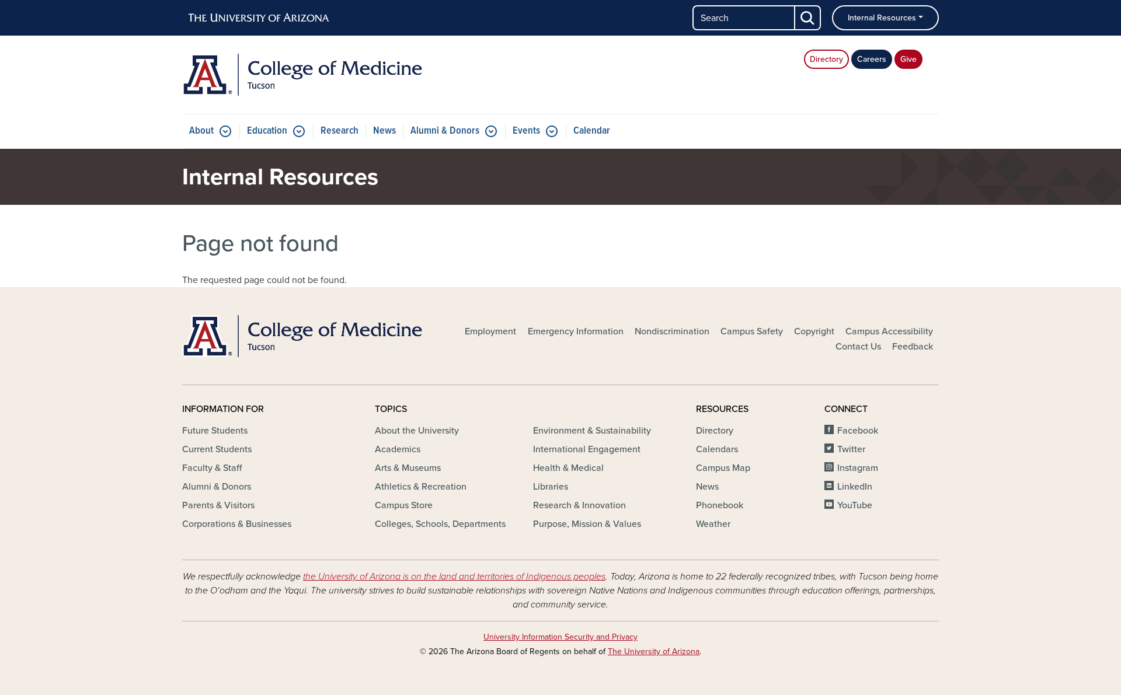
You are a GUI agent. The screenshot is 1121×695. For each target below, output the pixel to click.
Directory (826, 59)
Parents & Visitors (218, 505)
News (384, 131)
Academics (397, 449)
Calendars (717, 449)
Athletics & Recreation (420, 487)
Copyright (814, 331)
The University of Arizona (653, 651)
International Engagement (586, 449)
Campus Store (404, 505)
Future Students (215, 430)
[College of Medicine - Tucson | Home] (303, 75)
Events (526, 131)
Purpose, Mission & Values (587, 524)
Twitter (851, 449)
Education (267, 131)
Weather (713, 524)
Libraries (550, 487)
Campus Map (723, 468)
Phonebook (719, 505)
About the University (417, 430)
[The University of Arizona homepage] (259, 18)
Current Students (217, 449)
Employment (490, 331)
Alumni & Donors (444, 131)
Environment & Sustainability (592, 430)
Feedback (912, 346)
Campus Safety (751, 331)
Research (339, 131)
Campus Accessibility (889, 331)
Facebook (857, 430)
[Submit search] (808, 17)
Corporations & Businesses (236, 524)
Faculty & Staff (212, 468)
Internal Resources (882, 18)
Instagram (857, 468)
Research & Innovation (579, 505)
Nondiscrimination (672, 331)
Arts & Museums (408, 468)
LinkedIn (854, 487)
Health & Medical (568, 468)
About (201, 131)
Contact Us (858, 346)
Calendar (591, 131)
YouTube (854, 505)
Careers (871, 59)
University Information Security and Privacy (560, 637)
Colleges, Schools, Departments (440, 524)
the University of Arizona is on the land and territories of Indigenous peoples (454, 576)
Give (908, 59)
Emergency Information (576, 331)
